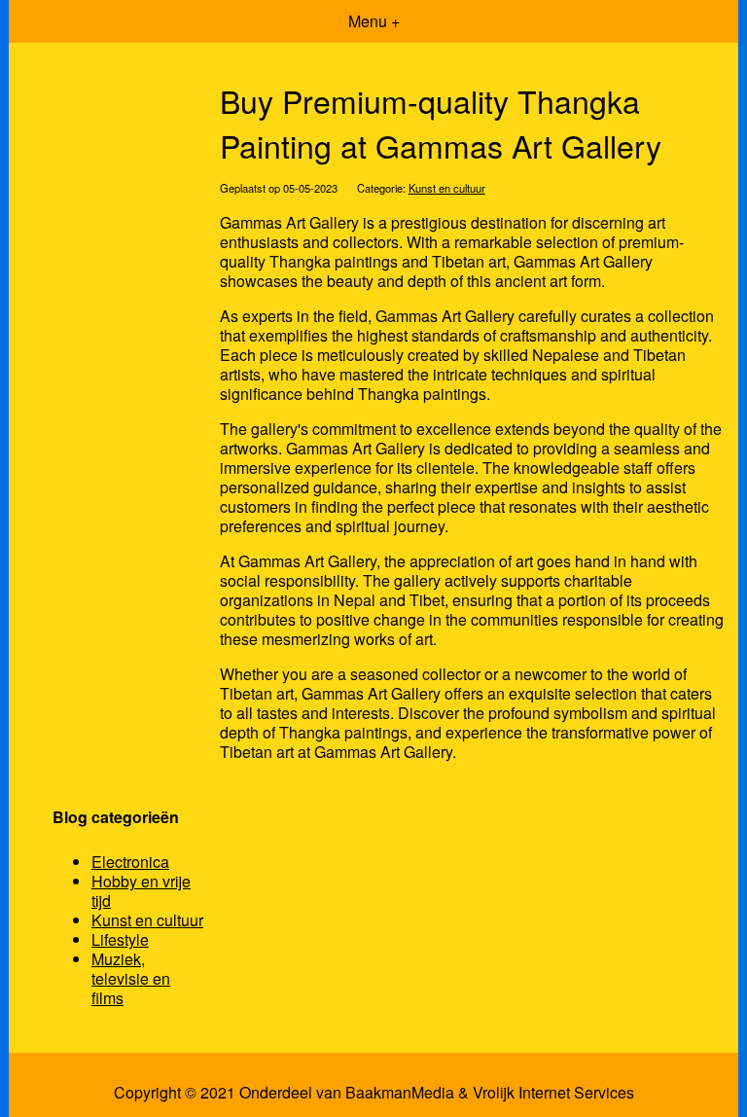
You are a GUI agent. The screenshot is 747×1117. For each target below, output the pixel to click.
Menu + (374, 21)
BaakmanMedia (399, 1092)
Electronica (130, 861)
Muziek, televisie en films (130, 978)
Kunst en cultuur (447, 188)
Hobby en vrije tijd (141, 891)
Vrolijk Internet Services (553, 1092)
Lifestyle (120, 939)
